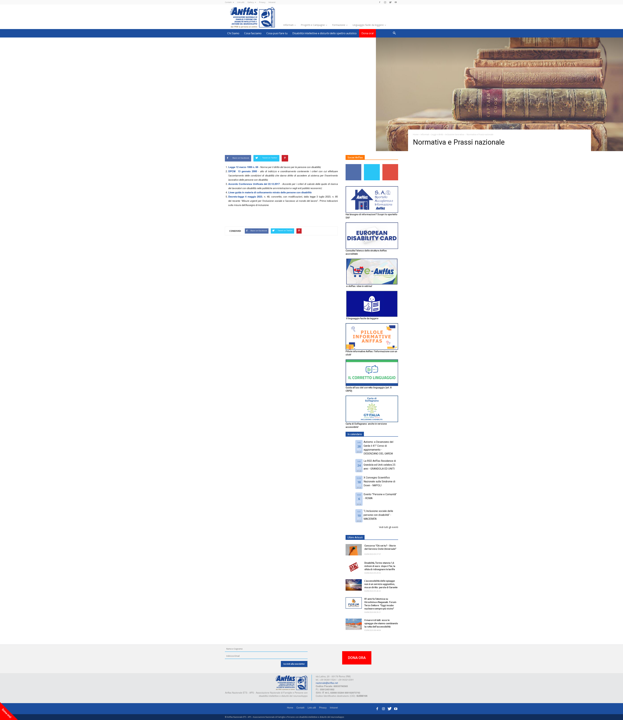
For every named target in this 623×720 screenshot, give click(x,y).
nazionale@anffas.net (327, 682)
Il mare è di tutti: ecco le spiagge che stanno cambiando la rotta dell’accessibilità (381, 623)
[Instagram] (385, 2)
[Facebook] (379, 2)
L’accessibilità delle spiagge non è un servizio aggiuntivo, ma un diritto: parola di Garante (380, 584)
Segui (353, 165)
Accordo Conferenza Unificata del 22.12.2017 (254, 184)
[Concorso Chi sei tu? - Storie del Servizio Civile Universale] (354, 549)
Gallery (250, 2)
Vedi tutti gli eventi (388, 527)
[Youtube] (395, 2)
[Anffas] (291, 682)
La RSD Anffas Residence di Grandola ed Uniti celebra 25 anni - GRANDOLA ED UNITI (380, 464)
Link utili (240, 2)
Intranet (272, 2)
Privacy (262, 2)
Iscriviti (390, 165)
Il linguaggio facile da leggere (362, 318)
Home (290, 707)
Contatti (228, 2)
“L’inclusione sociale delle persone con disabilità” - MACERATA (378, 514)
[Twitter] (390, 2)
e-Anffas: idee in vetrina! (359, 286)
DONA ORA (357, 658)
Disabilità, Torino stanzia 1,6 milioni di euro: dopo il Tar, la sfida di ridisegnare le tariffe (379, 566)
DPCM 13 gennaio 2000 (243, 171)
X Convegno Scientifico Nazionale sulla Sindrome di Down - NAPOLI (379, 481)
